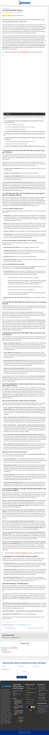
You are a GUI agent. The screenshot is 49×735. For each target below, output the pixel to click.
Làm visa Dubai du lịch (10, 628)
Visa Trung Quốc (5, 8)
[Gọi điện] (46, 723)
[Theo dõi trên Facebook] (27, 707)
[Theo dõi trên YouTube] (31, 710)
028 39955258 (14, 647)
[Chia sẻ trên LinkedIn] (15, 622)
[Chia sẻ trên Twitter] (8, 622)
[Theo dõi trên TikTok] (29, 707)
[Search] (47, 2)
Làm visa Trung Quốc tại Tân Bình (36, 628)
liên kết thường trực (27, 624)
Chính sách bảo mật (30, 699)
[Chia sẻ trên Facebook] (6, 622)
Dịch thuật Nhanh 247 (17, 12)
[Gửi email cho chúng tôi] (32, 707)
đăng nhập (9, 637)
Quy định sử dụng (30, 701)
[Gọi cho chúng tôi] (34, 707)
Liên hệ (27, 697)
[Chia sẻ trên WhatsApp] (3, 622)
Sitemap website (29, 703)
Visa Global (28, 733)
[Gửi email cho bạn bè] (10, 622)
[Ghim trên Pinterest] (12, 622)
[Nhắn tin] (46, 726)
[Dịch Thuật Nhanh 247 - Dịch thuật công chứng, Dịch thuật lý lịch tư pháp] (24, 2)
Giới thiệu (28, 694)
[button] (1, 2)
